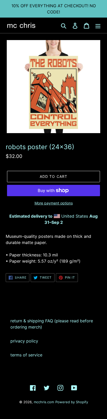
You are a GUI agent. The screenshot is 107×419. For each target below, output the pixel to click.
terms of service (26, 354)
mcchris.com (44, 402)
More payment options (54, 203)
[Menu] (98, 25)
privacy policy (24, 341)
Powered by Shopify (71, 402)
